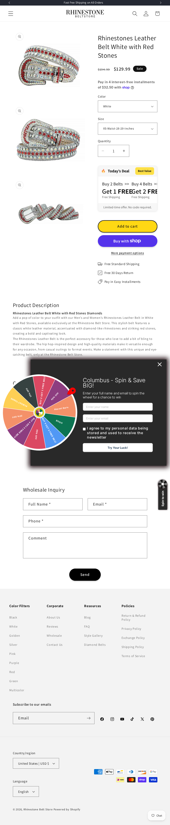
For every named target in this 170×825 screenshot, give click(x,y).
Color (102, 96)
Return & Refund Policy (133, 618)
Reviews (52, 626)
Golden (14, 636)
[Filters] (17, 420)
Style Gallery (93, 636)
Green (13, 681)
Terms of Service (133, 656)
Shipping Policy (133, 647)
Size (101, 119)
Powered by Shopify (67, 809)
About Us (53, 617)
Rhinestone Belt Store (38, 809)
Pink (12, 654)
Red (12, 672)
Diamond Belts (95, 645)
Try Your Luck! (118, 447)
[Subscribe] (89, 718)
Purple (14, 663)
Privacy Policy (131, 629)
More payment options (127, 253)
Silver (13, 645)
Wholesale (54, 636)
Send (85, 574)
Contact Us (55, 645)
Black (13, 617)
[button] (10, 13)
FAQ (87, 626)
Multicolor (16, 690)
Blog (87, 617)
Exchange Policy (133, 638)
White (13, 626)
